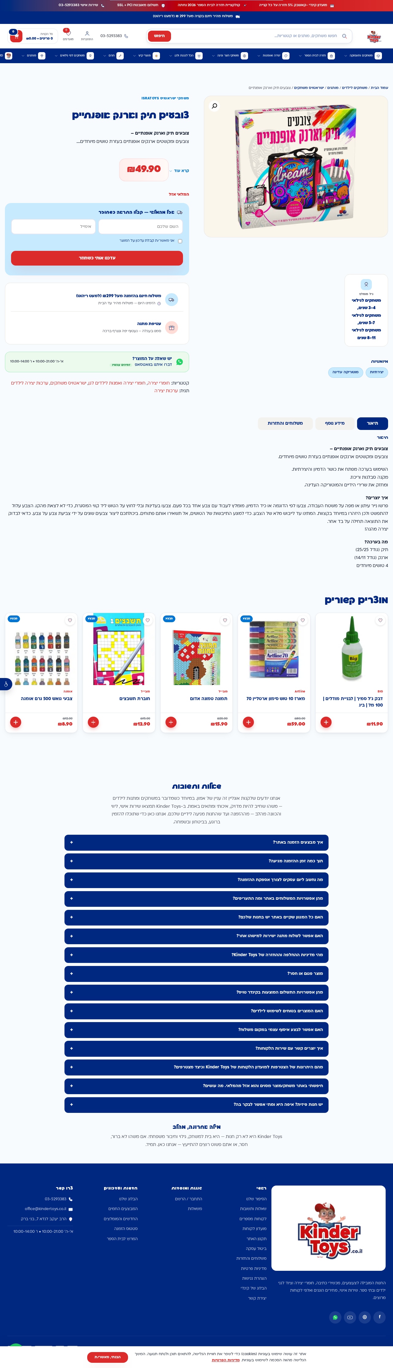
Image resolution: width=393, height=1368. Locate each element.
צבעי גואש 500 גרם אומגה (46, 699)
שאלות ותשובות (253, 1209)
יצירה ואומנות (271, 55)
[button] (214, 106)
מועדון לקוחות (255, 1229)
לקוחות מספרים (253, 1219)
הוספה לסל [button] (326, 722)
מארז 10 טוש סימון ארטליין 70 (276, 699)
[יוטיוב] (350, 1317)
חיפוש (159, 36)
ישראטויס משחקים (309, 88)
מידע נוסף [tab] (335, 424)
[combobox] (249, 36)
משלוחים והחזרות (251, 1259)
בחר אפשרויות (15, 722)
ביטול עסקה (256, 1249)
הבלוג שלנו (128, 1199)
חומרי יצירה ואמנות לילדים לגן (117, 383)
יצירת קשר (257, 1299)
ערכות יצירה (166, 391)
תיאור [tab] (372, 424)
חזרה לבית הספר (315, 55)
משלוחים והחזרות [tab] (285, 424)
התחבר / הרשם (188, 1199)
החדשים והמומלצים (121, 1219)
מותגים (31, 55)
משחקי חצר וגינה (228, 55)
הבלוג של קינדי (254, 1288)
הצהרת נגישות (254, 1279)
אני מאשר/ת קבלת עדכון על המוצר (146, 241)
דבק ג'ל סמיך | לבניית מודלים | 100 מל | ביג (353, 702)
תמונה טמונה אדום (209, 699)
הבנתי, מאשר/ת (108, 1357)
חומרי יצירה (159, 383)
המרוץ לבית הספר (122, 1239)
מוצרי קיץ (144, 55)
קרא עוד (181, 171)
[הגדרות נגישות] (6, 684)
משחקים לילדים (355, 88)
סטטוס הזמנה (126, 1229)
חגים (112, 55)
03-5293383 (55, 1199)
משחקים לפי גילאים (72, 55)
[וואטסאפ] (335, 1317)
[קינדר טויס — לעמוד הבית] (374, 36)
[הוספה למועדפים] (380, 620)
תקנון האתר (257, 1239)
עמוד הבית (379, 88)
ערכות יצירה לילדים (29, 383)
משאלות (195, 1209)
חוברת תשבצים (134, 699)
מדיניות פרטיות (254, 1269)
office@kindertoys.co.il (45, 1209)
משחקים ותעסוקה (361, 55)
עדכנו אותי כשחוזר (97, 258)
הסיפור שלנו (256, 1199)
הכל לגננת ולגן (184, 55)
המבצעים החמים (123, 1209)
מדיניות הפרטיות (226, 1360)
